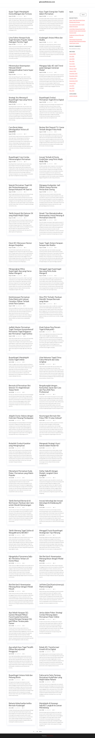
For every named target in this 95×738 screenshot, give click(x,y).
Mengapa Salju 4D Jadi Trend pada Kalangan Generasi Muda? (51, 67)
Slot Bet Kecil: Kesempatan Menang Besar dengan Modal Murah (51, 558)
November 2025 (73, 76)
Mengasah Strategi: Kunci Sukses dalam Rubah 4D (49, 444)
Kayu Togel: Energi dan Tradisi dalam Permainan (51, 12)
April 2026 (72, 63)
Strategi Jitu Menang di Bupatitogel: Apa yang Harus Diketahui (20, 99)
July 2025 (71, 85)
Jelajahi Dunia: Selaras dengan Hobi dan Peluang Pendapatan (21, 417)
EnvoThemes (50, 735)
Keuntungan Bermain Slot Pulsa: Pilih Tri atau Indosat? (50, 417)
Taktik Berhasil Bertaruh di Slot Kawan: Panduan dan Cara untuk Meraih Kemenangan (21, 503)
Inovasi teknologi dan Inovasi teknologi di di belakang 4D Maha (51, 503)
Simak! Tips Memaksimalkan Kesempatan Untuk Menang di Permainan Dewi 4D (51, 215)
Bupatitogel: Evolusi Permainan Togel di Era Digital (51, 98)
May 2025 (71, 90)
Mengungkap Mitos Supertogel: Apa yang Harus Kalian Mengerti (20, 271)
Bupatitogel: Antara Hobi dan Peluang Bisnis (21, 676)
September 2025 (73, 81)
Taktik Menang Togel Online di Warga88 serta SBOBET (21, 531)
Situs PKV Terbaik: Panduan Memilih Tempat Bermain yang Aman (50, 299)
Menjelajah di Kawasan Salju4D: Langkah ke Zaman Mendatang (50, 705)
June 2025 (71, 88)
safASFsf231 (20, 16)
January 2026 (72, 71)
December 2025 (73, 73)
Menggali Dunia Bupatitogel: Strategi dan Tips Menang (51, 531)
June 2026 (71, 59)
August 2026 (72, 54)
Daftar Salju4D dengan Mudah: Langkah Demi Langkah (48, 473)
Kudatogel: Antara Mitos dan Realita (51, 38)
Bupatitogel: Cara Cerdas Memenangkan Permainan (19, 158)
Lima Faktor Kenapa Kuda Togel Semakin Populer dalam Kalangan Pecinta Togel (21, 39)
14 (37, 731)
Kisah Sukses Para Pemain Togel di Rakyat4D (49, 328)
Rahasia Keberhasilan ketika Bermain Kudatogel (20, 704)
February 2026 (73, 68)
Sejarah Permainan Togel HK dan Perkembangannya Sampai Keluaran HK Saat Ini (20, 187)
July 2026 (71, 56)
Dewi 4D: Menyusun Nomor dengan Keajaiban (20, 244)
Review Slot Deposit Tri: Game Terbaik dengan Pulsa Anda (51, 128)
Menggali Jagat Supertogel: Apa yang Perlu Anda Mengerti (50, 271)
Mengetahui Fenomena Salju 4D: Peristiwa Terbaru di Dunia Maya (20, 558)
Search (71, 12)
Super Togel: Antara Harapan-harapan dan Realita (51, 244)
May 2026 (71, 61)
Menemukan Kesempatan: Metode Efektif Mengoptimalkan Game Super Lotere (21, 68)
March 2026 (72, 66)
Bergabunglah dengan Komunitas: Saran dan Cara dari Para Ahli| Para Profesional (50, 388)
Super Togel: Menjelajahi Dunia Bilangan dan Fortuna (20, 12)
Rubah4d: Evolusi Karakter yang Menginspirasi (20, 444)
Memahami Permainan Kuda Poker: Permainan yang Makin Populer (21, 473)
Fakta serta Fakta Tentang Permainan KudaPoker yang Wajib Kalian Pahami (50, 677)
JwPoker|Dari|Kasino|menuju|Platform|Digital (51, 585)
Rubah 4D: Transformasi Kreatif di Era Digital (49, 648)
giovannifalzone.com (47, 2)
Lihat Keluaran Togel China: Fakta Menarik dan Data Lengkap (50, 359)
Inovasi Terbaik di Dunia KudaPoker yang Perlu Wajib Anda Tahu (51, 159)
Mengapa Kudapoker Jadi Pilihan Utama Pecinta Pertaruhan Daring (49, 187)
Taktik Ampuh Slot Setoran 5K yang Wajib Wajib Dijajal (21, 214)
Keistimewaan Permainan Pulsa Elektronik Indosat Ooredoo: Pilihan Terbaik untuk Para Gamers (19, 300)
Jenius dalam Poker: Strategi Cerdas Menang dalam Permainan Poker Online (50, 614)
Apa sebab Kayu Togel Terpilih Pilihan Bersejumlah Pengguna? (21, 649)
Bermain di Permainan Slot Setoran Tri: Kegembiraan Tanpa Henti (20, 387)
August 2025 (72, 83)
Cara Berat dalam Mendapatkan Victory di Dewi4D (19, 129)
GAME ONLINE (73, 96)
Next (40, 731)
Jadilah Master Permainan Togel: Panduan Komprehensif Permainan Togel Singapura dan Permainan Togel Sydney (21, 330)
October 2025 (72, 78)
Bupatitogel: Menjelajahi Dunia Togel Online (19, 358)
